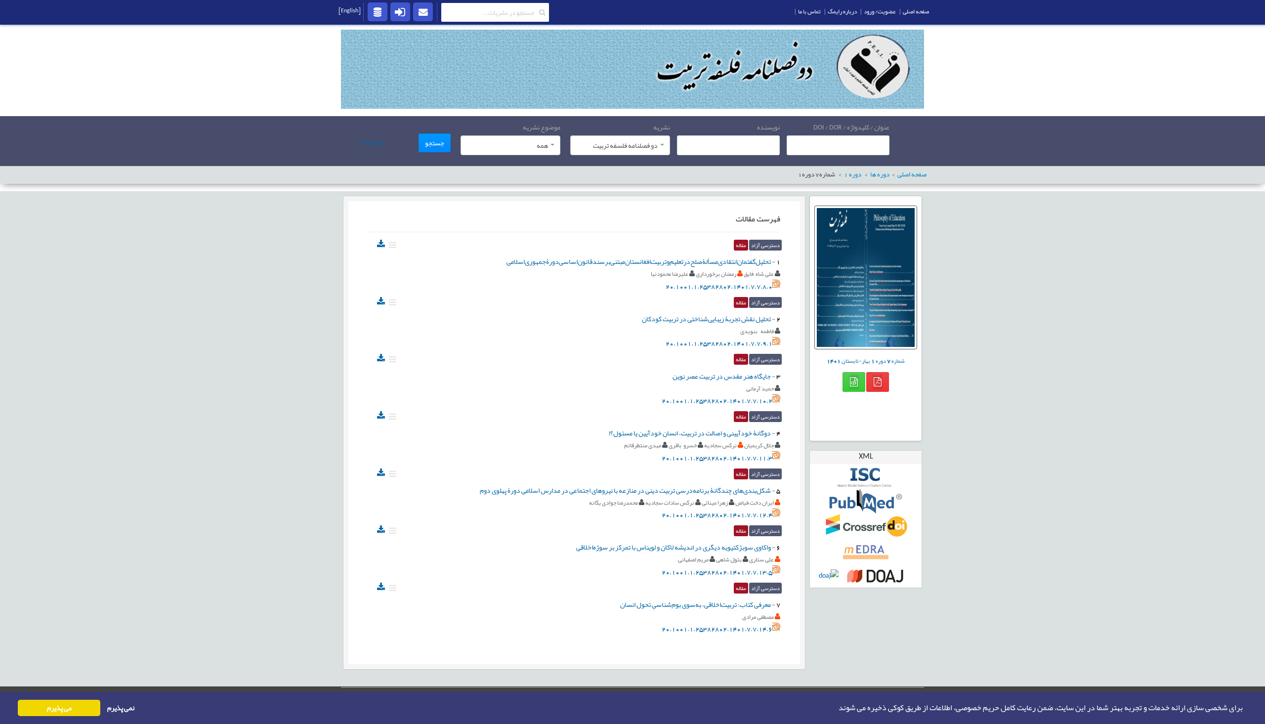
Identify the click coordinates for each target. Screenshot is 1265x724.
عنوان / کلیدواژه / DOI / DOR (851, 127)
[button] (835, 708)
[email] (423, 11)
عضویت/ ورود (880, 11)
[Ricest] (377, 11)
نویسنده (768, 127)
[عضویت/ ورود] (400, 11)
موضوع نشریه (541, 127)
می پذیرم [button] (59, 708)
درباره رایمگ (842, 11)
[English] (349, 10)
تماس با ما (809, 11)
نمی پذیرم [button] (120, 708)
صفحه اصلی (916, 11)
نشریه (661, 127)
